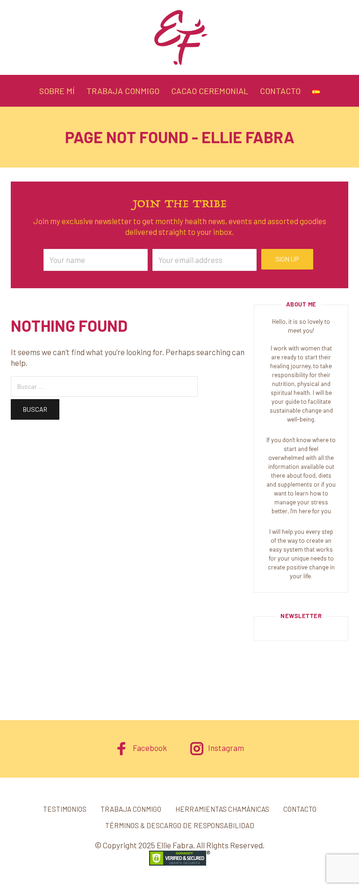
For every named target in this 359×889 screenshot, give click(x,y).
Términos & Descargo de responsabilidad (179, 825)
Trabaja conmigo (122, 91)
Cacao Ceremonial (209, 91)
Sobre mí (57, 91)
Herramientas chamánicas (222, 809)
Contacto (280, 91)
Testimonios (64, 809)
